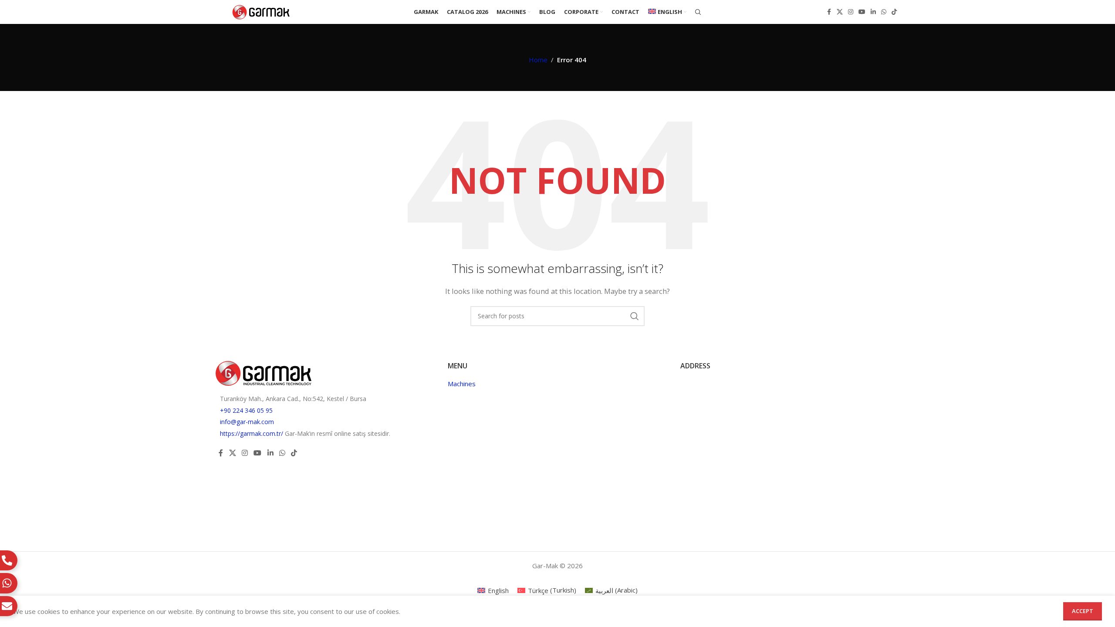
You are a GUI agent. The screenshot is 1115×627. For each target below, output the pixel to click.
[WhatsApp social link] (883, 12)
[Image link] (263, 372)
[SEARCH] (635, 316)
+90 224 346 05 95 (246, 410)
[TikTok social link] (894, 12)
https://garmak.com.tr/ (252, 433)
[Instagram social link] (850, 12)
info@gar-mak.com (247, 422)
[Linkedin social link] (873, 12)
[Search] (698, 12)
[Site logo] (261, 11)
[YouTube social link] (862, 12)
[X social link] (839, 12)
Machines (462, 383)
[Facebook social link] (829, 12)
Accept (1082, 611)
